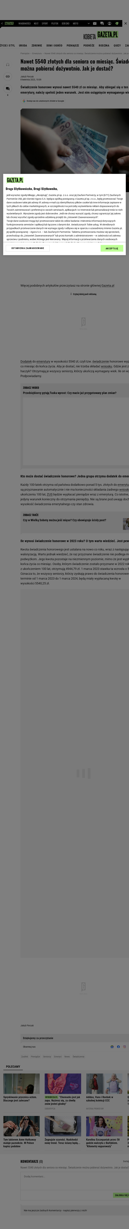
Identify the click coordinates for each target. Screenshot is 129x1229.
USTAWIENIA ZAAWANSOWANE (27, 248)
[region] (64, 214)
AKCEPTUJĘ (112, 248)
